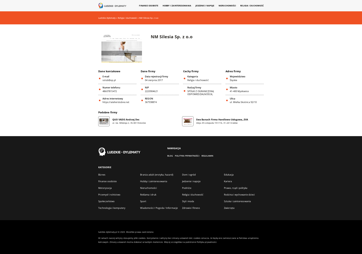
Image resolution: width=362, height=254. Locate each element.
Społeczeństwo (106, 201)
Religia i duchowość (252, 5)
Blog (170, 155)
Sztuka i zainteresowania (237, 201)
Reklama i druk (148, 194)
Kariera (228, 181)
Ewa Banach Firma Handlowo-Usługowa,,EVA (222, 119)
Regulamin (207, 155)
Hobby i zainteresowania (177, 5)
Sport (143, 201)
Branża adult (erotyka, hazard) (156, 174)
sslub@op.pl (109, 80)
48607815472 (110, 91)
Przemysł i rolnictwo (109, 194)
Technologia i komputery (111, 208)
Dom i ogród (189, 174)
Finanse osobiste (148, 5)
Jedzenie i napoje (204, 5)
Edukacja (229, 174)
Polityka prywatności (187, 155)
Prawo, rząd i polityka (235, 188)
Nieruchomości (227, 5)
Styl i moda (188, 201)
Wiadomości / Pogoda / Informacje (159, 208)
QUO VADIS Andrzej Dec (125, 119)
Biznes (101, 174)
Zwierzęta (229, 208)
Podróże (186, 188)
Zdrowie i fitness (191, 208)
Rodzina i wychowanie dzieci (239, 194)
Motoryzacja (105, 188)
